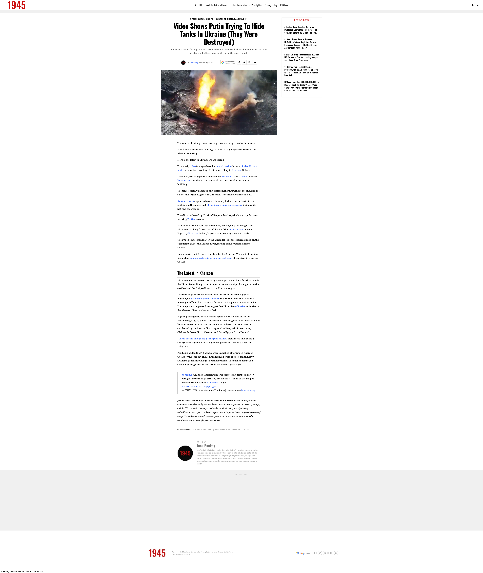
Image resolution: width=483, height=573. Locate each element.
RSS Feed (284, 5)
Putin (192, 429)
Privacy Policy (271, 5)
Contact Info (195, 552)
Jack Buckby (194, 62)
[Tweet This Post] (244, 62)
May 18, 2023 (248, 390)
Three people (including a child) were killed (202, 339)
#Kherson (192, 233)
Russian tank (184, 180)
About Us (199, 5)
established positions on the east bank (211, 258)
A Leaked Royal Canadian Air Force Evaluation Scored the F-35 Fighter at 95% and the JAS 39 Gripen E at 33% (300, 30)
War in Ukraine (243, 429)
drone (244, 176)
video (192, 166)
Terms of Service (217, 552)
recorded (227, 176)
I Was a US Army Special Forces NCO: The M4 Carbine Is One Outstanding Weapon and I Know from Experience (301, 57)
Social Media (220, 429)
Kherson (237, 170)
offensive (240, 306)
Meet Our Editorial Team (216, 5)
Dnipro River (235, 229)
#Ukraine (187, 375)
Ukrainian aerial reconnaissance (225, 205)
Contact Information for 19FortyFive (246, 5)
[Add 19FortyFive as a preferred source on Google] (228, 62)
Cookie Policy (228, 552)
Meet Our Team (184, 552)
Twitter (191, 219)
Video (234, 429)
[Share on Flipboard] (249, 62)
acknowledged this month (205, 298)
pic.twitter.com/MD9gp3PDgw (199, 386)
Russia (197, 429)
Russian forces (185, 201)
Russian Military (207, 429)
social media (224, 166)
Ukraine (228, 429)
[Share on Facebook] (239, 62)
